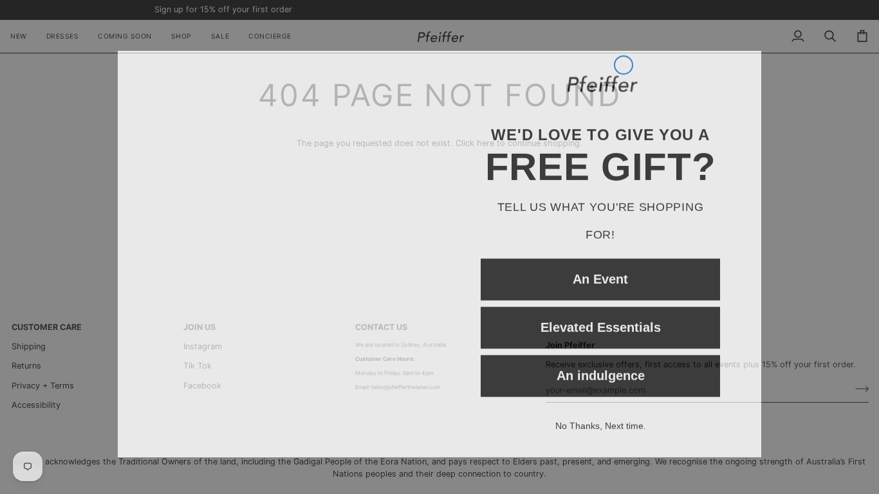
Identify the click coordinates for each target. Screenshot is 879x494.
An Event (600, 272)
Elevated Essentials (601, 320)
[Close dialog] (624, 21)
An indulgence (601, 368)
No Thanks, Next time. (600, 419)
